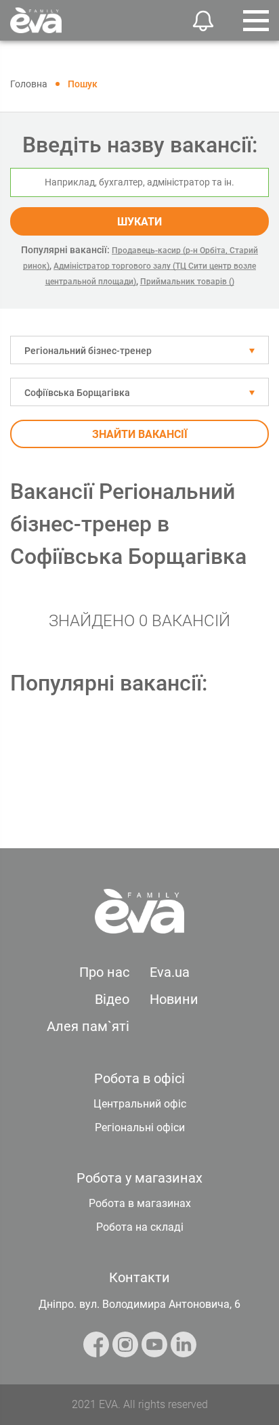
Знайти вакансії (140, 434)
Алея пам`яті (88, 1026)
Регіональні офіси (140, 1127)
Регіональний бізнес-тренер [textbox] (88, 350)
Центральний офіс (139, 1103)
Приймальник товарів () (187, 281)
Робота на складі (140, 1227)
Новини (174, 999)
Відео (112, 999)
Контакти (139, 1277)
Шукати (139, 221)
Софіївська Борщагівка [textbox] (77, 392)
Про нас (104, 972)
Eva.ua (170, 972)
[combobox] (139, 350)
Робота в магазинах (140, 1203)
